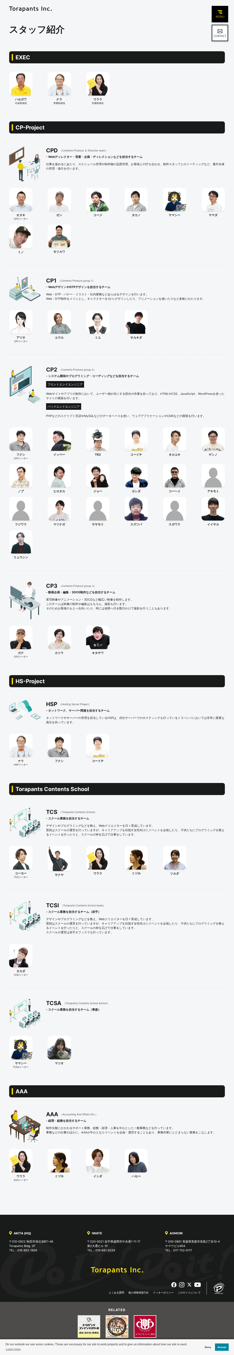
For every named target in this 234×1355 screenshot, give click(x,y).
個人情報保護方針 (138, 1292)
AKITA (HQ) (22, 1233)
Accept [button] (222, 1347)
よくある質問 (116, 1292)
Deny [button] (208, 1347)
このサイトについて (189, 1292)
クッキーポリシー (163, 1292)
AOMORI (176, 1233)
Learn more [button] (13, 1349)
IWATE (97, 1233)
